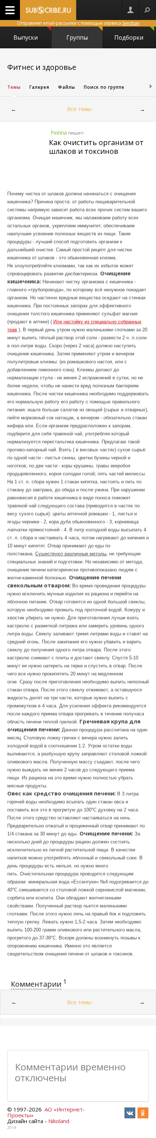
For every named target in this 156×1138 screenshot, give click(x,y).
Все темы (79, 108)
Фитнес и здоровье (41, 67)
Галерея (39, 87)
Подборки (128, 37)
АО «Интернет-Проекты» (46, 1112)
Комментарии (36, 984)
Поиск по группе (104, 87)
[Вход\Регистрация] (130, 10)
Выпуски (25, 37)
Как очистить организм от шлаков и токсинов (96, 146)
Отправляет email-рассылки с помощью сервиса (78, 23)
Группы (77, 37)
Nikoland (58, 1121)
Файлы (66, 87)
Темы (14, 87)
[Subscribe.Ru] (48, 10)
